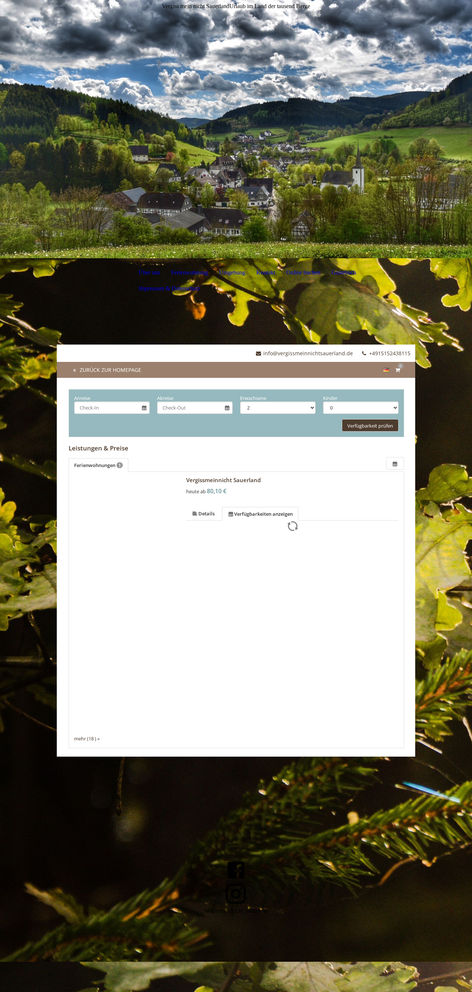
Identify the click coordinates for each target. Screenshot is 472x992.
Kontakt (265, 272)
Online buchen (303, 272)
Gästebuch (344, 272)
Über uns (149, 272)
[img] (236, 129)
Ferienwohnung (189, 272)
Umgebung (232, 272)
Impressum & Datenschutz (169, 288)
